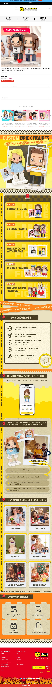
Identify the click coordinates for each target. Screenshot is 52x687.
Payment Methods (20, 664)
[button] (1, 119)
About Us (18, 657)
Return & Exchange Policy (6, 662)
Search (2, 670)
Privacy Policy (3, 657)
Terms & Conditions (4, 664)
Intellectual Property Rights (5, 667)
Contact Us (19, 659)
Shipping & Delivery (4, 659)
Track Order (42, 3)
